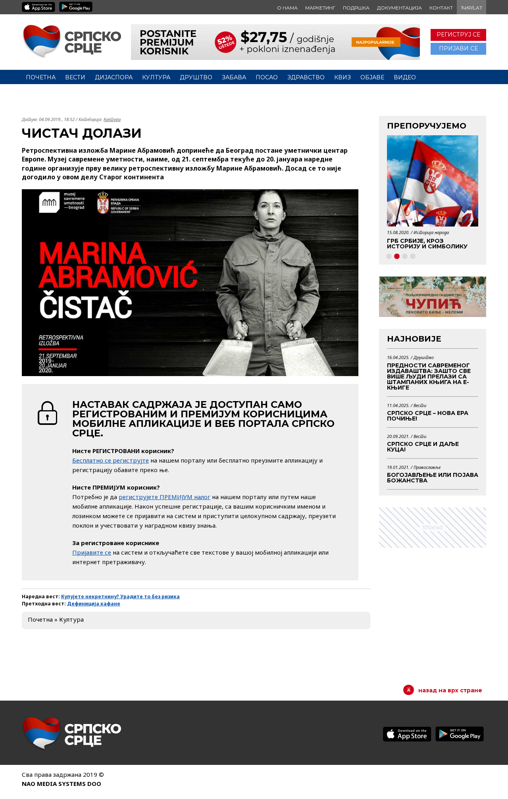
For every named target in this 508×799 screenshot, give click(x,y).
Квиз (342, 77)
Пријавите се (91, 552)
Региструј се (458, 34)
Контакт (441, 8)
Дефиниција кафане (93, 603)
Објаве (372, 77)
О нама (287, 8)
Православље (427, 467)
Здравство (306, 77)
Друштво (196, 77)
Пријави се (458, 48)
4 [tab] (413, 257)
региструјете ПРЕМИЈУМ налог (164, 497)
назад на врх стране (450, 690)
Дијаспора (114, 77)
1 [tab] (389, 257)
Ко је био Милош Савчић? (432, 240)
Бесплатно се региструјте (110, 460)
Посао (267, 77)
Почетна (41, 77)
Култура (156, 77)
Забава (234, 77)
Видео (405, 77)
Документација (399, 8)
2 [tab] (397, 257)
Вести (75, 77)
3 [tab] (405, 257)
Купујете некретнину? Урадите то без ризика (120, 596)
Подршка (356, 8)
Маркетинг (320, 8)
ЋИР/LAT (471, 8)
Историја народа (431, 232)
